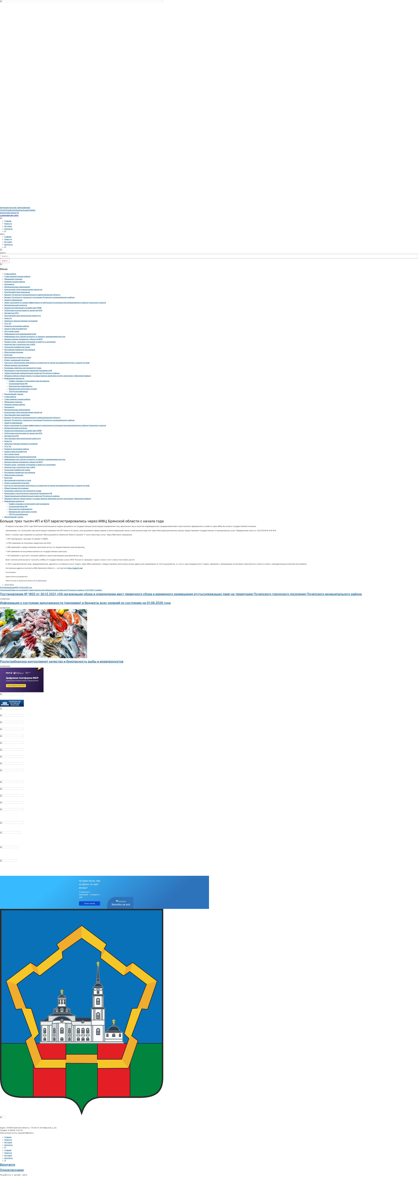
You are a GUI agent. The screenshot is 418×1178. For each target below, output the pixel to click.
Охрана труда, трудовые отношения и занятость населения (30, 342)
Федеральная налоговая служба (23, 389)
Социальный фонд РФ (18, 384)
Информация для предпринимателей (20, 334)
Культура (8, 355)
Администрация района (14, 282)
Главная (7, 221)
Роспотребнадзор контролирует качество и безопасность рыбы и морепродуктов (61, 661)
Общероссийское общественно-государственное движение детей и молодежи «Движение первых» (47, 376)
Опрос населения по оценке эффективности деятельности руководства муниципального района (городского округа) (55, 302)
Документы (9, 284)
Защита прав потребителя (15, 329)
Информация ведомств (14, 378)
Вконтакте (7, 1164)
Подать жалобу (89, 903)
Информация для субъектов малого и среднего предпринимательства (34, 336)
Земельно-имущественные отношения (21, 321)
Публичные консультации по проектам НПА (23, 310)
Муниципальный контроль (15, 305)
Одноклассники (12, 1170)
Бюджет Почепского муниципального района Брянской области (32, 295)
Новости (8, 224)
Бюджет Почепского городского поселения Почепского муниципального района (39, 297)
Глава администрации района (17, 276)
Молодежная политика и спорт (17, 357)
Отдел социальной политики (16, 360)
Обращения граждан (13, 279)
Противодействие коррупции (17, 292)
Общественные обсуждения (16, 365)
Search (3, 253)
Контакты (8, 229)
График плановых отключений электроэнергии (29, 381)
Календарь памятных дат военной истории (22, 368)
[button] (209, 234)
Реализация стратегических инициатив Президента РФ (28, 370)
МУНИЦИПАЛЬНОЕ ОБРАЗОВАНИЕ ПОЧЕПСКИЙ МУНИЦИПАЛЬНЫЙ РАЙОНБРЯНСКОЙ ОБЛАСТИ (17, 210)
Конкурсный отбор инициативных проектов (23, 289)
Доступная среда (11, 331)
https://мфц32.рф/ (75, 568)
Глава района (10, 274)
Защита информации (13, 300)
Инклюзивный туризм (13, 394)
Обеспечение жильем (13, 352)
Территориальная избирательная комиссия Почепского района (31, 373)
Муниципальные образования (17, 287)
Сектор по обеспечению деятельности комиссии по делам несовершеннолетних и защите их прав (46, 363)
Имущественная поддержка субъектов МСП (23, 339)
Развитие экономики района (16, 326)
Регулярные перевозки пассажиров (19, 350)
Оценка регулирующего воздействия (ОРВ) (23, 308)
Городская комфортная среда (17, 347)
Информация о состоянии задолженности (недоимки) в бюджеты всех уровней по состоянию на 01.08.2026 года (85, 603)
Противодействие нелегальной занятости (22, 316)
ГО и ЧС (7, 323)
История (8, 226)
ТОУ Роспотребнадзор (18, 391)
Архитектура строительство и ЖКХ (19, 344)
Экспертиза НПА (11, 313)
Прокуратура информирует (20, 386)
